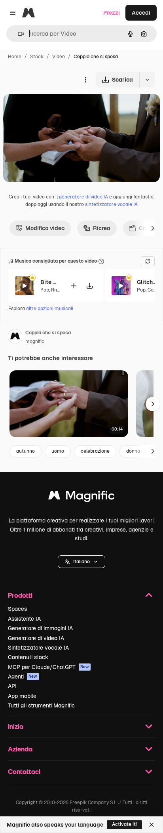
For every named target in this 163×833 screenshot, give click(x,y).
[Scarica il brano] (89, 286)
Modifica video (44, 228)
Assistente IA (24, 618)
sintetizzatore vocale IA (111, 204)
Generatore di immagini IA (40, 628)
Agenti (22, 676)
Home (14, 56)
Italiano (81, 562)
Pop (44, 290)
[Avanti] (153, 228)
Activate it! (124, 824)
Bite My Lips (50, 282)
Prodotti (20, 595)
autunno (25, 451)
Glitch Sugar (147, 282)
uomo (57, 451)
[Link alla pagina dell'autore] (15, 337)
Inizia (15, 726)
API (12, 686)
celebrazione (95, 451)
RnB (55, 290)
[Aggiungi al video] (73, 286)
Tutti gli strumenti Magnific (41, 705)
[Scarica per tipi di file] (147, 80)
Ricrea (101, 228)
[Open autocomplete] (17, 34)
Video (58, 56)
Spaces (17, 608)
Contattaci (24, 771)
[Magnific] (81, 497)
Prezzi (111, 12)
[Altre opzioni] (85, 80)
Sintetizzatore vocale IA (38, 647)
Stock (37, 56)
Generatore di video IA (36, 638)
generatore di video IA (83, 197)
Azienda (20, 749)
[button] (81, 561)
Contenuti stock (28, 657)
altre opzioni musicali (49, 308)
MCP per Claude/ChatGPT (48, 667)
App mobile (22, 696)
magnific (34, 341)
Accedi (141, 12)
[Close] (151, 824)
